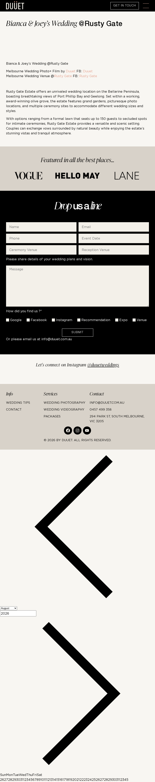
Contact (14, 409)
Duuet (70, 71)
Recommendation (95, 320)
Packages (52, 416)
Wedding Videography (64, 409)
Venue (142, 320)
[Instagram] (77, 430)
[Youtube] (87, 430)
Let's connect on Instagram (77, 365)
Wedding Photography (64, 402)
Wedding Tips (18, 402)
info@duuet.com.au (56, 339)
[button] (146, 5)
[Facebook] (68, 430)
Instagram (64, 320)
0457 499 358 (101, 409)
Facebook (39, 320)
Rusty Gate (63, 76)
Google (16, 320)
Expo (123, 320)
